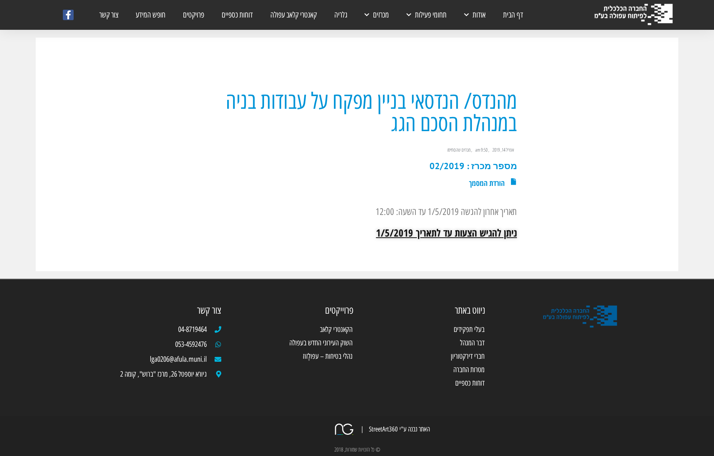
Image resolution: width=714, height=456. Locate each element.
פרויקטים (193, 14)
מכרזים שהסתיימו (458, 149)
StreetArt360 (382, 429)
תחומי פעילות (431, 14)
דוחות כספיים (237, 14)
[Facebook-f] (68, 15)
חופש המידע (150, 14)
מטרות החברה (469, 369)
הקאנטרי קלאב (336, 329)
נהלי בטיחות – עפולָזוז (328, 356)
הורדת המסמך (487, 183)
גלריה (340, 14)
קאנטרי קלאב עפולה (293, 14)
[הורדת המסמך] (513, 181)
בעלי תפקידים (469, 329)
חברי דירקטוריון (468, 356)
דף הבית (513, 14)
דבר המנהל (472, 342)
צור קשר (109, 14)
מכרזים (381, 14)
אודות (479, 14)
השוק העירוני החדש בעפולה (321, 342)
